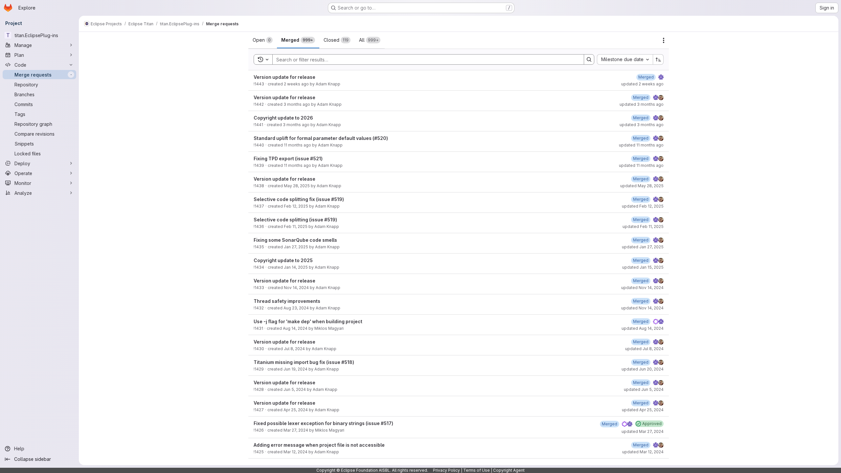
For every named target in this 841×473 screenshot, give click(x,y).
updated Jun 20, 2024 (643, 369)
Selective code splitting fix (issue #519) (299, 199)
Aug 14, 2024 (295, 328)
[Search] (589, 59)
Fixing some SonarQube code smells (295, 240)
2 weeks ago (296, 83)
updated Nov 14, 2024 (642, 287)
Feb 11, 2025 (295, 226)
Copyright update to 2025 (283, 260)
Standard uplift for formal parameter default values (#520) (321, 138)
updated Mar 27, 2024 (643, 431)
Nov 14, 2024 (296, 287)
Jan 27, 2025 (296, 246)
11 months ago (297, 145)
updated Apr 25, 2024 (643, 409)
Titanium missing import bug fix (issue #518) (304, 362)
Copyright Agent (509, 470)
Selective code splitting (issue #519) (295, 219)
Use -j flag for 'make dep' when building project (308, 321)
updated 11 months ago (641, 145)
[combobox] (625, 59)
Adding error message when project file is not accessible (319, 445)
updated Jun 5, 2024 (644, 389)
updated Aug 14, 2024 (643, 328)
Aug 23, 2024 (296, 307)
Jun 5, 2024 (295, 389)
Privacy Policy (446, 470)
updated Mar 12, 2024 (643, 451)
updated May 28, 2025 (642, 185)
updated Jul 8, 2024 (644, 348)
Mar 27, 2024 (296, 430)
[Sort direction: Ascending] (658, 59)
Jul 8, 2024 (294, 348)
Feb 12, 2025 (296, 206)
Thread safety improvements (287, 301)
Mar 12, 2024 (295, 451)
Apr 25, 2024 (296, 409)
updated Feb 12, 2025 (643, 206)
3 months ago (297, 104)
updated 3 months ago (642, 104)
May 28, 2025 (297, 185)
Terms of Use (476, 470)
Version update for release (284, 77)
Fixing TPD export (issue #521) (288, 158)
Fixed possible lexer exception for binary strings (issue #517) (323, 423)
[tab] (262, 40)
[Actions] (663, 40)
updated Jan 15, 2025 (643, 267)
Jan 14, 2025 (296, 267)
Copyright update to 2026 (283, 118)
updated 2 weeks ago (642, 83)
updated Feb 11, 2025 (643, 226)
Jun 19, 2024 (295, 369)
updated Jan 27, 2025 (643, 246)
